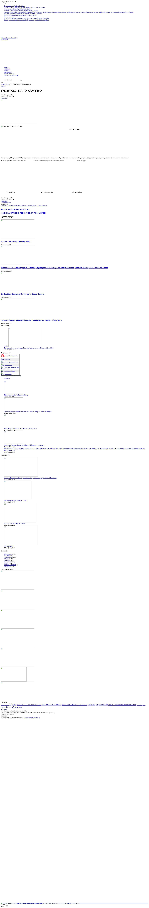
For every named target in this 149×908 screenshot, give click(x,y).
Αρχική (3, 84)
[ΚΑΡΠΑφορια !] (21, 544)
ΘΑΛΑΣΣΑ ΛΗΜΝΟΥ (82, 705)
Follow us (4, 709)
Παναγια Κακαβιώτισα (141, 705)
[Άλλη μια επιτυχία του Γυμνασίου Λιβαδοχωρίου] (13, 426)
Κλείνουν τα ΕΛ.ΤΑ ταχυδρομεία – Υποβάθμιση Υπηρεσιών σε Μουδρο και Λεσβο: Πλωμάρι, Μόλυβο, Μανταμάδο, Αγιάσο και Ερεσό (54, 268)
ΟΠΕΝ (110, 705)
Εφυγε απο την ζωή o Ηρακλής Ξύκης (14, 6)
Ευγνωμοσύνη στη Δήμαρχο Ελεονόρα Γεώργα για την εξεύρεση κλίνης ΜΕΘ (31, 320)
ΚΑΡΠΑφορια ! (8, 546)
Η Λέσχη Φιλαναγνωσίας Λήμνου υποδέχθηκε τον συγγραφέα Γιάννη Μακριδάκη (26, 18)
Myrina (12, 704)
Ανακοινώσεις (8, 557)
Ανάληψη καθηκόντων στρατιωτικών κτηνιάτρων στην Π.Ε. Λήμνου (23, 13)
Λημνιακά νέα (102, 704)
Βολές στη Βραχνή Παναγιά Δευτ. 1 (15, 501)
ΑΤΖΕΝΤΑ (39, 705)
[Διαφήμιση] (4, 39)
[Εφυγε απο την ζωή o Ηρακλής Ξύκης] (17, 238)
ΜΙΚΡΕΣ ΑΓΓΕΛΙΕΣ (10, 565)
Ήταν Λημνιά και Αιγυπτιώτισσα (15, 523)
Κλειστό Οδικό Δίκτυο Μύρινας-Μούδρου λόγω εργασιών (20, 15)
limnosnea (7, 705)
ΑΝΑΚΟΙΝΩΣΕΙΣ (9, 73)
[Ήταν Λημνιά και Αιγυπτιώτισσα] (20, 521)
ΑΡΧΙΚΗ (6, 67)
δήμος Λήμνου (12, 707)
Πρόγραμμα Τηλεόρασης (11, 376)
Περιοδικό (7, 566)
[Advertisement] (74, 53)
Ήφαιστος (26, 705)
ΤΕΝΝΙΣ (3, 707)
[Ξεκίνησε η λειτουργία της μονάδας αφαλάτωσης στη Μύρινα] (13, 443)
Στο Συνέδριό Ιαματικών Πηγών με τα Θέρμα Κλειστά (22, 294)
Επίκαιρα (6, 560)
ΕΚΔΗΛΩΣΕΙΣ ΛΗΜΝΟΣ (51, 705)
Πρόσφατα (7, 378)
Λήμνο (69, 903)
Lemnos (3, 705)
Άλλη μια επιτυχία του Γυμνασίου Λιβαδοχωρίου (17, 9)
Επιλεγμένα (7, 562)
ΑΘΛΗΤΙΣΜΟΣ (32, 705)
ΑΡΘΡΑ (6, 70)
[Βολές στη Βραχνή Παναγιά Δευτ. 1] (17, 499)
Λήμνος (7, 84)
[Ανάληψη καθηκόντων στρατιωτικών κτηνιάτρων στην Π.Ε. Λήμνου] (17, 666)
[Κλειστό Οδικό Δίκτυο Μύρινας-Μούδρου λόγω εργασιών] (14, 681)
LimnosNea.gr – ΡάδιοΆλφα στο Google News (29, 903)
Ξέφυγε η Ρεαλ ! (8, 16)
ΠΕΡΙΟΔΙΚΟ (8, 72)
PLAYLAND (20, 705)
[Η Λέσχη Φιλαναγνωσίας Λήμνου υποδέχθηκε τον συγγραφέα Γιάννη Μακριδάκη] (21, 476)
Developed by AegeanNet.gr (32, 717)
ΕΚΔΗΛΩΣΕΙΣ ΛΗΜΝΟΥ (69, 705)
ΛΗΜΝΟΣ (7, 69)
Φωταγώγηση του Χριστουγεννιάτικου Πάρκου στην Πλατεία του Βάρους (24, 7)
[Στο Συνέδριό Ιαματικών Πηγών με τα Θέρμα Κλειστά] (17, 290)
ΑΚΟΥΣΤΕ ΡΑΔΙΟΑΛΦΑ (11, 75)
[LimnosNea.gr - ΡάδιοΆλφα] (9, 38)
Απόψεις (6, 558)
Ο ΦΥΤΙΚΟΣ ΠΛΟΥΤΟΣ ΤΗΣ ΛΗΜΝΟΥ (124, 705)
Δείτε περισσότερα (6, 202)
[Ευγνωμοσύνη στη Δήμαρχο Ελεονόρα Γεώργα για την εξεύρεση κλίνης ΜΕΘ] (17, 316)
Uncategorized (8, 554)
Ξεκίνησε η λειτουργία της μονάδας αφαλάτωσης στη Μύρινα (21, 10)
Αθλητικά (6, 555)
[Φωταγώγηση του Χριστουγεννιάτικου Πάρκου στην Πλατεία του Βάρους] (13, 410)
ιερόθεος (20, 707)
